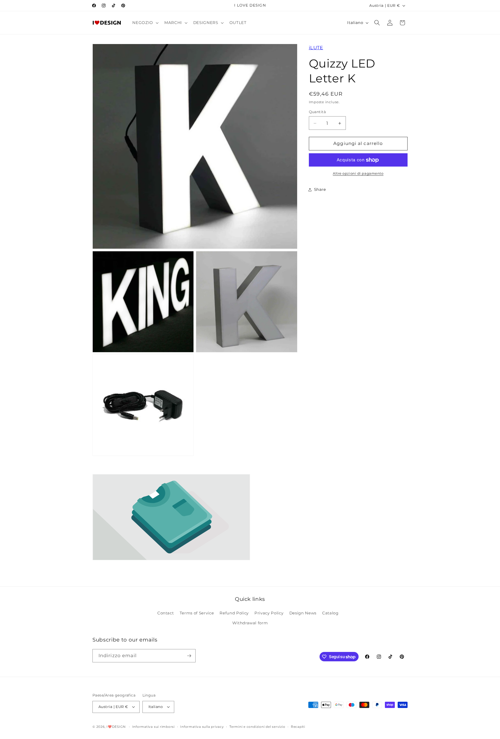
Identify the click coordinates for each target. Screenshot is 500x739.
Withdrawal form (250, 622)
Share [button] (320, 189)
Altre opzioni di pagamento (358, 173)
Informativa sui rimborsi (153, 727)
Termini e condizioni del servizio (257, 727)
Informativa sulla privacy (202, 727)
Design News (302, 612)
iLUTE (316, 47)
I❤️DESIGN (116, 727)
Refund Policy (234, 612)
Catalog (330, 612)
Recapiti (298, 727)
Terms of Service (197, 612)
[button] (145, 23)
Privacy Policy (268, 612)
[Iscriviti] (189, 656)
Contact (165, 612)
